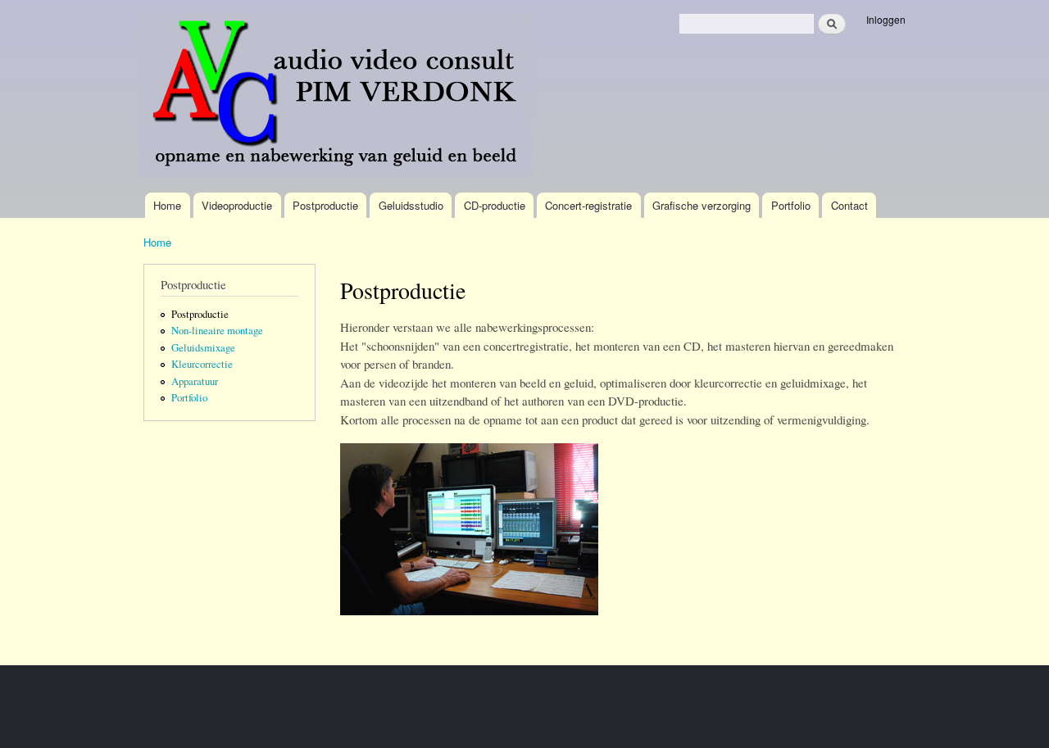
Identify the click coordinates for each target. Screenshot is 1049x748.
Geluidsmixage (203, 348)
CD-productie (494, 205)
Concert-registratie (588, 205)
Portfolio (791, 205)
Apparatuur (194, 381)
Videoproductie (237, 205)
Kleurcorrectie (202, 364)
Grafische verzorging (701, 205)
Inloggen (886, 19)
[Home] (338, 96)
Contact (849, 205)
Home (167, 205)
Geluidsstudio (411, 205)
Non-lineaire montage (217, 331)
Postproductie (325, 205)
